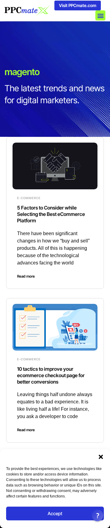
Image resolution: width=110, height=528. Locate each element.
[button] (101, 457)
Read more (26, 276)
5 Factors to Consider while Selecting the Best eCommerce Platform (51, 214)
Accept (55, 513)
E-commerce (29, 198)
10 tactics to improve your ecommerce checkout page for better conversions (51, 375)
